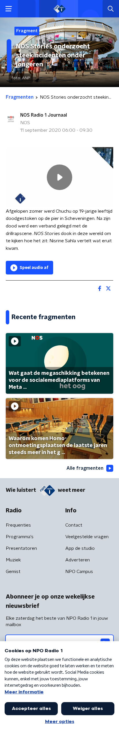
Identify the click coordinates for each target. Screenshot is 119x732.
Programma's (20, 536)
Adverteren (77, 560)
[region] (59, 177)
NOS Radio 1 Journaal (43, 115)
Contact (73, 525)
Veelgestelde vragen (87, 536)
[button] (8, 8)
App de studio (80, 548)
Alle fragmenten (84, 468)
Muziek (13, 560)
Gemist (13, 571)
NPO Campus (79, 571)
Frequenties (18, 525)
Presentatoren (21, 548)
